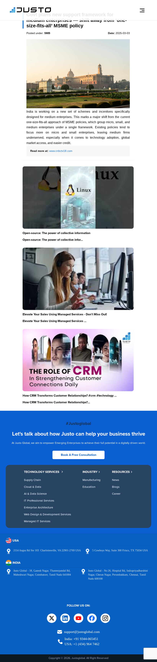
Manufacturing (92, 480)
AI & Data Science (35, 494)
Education (89, 487)
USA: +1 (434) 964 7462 (82, 644)
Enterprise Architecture (38, 507)
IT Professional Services (39, 501)
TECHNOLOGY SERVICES (41, 472)
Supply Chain (32, 480)
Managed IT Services (37, 521)
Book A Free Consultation (78, 455)
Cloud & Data (32, 487)
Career (116, 494)
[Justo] (30, 12)
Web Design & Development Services (47, 514)
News (115, 480)
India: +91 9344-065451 (81, 639)
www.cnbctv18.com (60, 150)
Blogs (115, 487)
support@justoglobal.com (82, 632)
